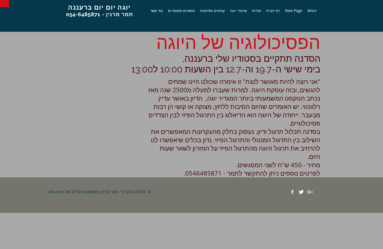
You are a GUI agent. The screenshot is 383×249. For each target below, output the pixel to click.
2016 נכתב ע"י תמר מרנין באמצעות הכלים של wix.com (96, 192)
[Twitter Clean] (301, 192)
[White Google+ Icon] (310, 192)
